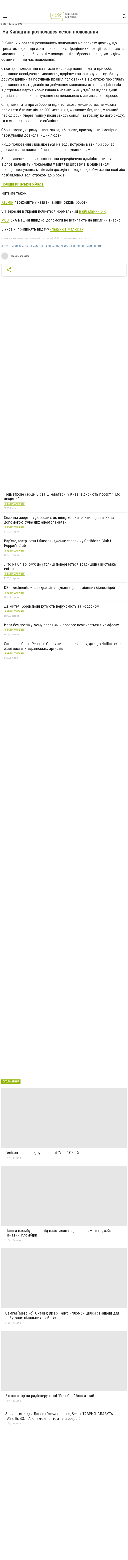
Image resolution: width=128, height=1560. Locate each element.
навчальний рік (92, 211)
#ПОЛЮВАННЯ (20, 246)
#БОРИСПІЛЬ (77, 246)
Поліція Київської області (22, 184)
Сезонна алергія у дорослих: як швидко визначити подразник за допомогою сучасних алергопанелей (59, 520)
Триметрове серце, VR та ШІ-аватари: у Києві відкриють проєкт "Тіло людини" (62, 496)
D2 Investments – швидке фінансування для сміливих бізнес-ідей (59, 587)
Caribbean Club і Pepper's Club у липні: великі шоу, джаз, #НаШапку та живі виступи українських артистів (63, 646)
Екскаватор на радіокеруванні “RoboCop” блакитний (49, 1395)
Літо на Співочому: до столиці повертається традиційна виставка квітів (60, 566)
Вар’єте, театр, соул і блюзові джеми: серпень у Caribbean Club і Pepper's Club (57, 543)
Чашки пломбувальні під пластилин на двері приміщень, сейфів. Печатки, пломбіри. (60, 1233)
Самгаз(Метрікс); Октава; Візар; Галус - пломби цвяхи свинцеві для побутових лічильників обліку (62, 1315)
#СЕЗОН (5, 246)
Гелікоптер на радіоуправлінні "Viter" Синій (42, 1152)
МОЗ (5, 220)
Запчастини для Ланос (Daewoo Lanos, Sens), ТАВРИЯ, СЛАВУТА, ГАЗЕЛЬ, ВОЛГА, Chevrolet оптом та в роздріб (59, 1416)
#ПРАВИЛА (47, 246)
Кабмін (7, 202)
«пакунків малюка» (66, 229)
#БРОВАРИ (62, 246)
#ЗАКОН (34, 246)
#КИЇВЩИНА (94, 246)
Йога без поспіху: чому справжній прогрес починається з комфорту (61, 625)
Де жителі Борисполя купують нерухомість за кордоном (51, 606)
